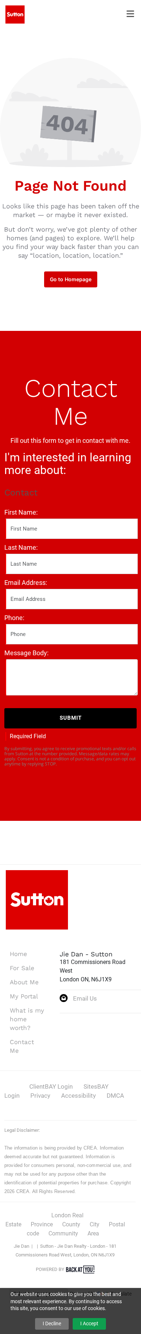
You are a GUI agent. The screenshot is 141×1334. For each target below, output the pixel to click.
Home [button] (18, 953)
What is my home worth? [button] (27, 1019)
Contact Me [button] (22, 1046)
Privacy (40, 1095)
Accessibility (78, 1095)
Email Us (85, 998)
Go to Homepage (70, 279)
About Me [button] (24, 982)
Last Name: (21, 547)
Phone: (14, 618)
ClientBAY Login (51, 1086)
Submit (71, 718)
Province (42, 1224)
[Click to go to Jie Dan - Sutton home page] (15, 14)
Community (63, 1233)
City (94, 1224)
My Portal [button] (24, 996)
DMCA (115, 1095)
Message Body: (26, 653)
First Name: (21, 512)
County (71, 1224)
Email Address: (25, 582)
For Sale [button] (22, 968)
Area (93, 1233)
